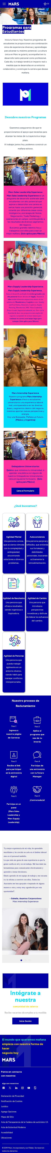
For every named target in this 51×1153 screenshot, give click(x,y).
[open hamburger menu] (4, 4)
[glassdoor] (35, 1088)
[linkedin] (16, 1088)
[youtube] (29, 1088)
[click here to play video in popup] (25, 94)
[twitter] (10, 1088)
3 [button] (29, 960)
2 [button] (25, 960)
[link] (12, 1096)
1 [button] (21, 960)
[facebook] (4, 1088)
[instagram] (22, 1088)
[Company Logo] (13, 4)
